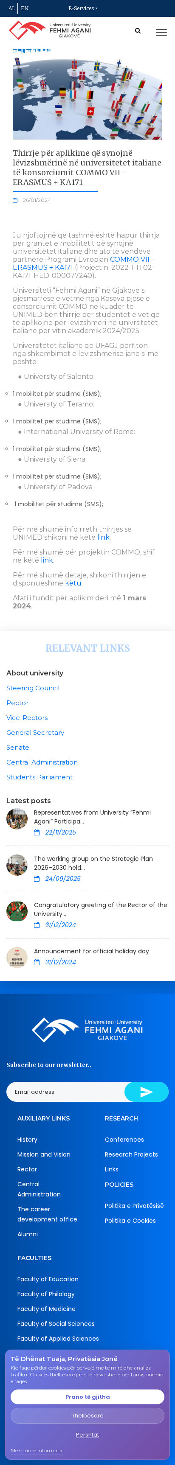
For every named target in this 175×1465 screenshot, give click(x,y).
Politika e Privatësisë (134, 1206)
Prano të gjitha (87, 1397)
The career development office (47, 1214)
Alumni (27, 1234)
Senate (17, 747)
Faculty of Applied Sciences (58, 1338)
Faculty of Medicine (46, 1309)
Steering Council (32, 688)
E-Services (81, 8)
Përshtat (87, 1435)
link (103, 537)
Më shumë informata (36, 1450)
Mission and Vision (44, 1154)
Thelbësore (88, 1416)
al (11, 8)
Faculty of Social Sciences (56, 1323)
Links (112, 1169)
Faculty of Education (48, 1279)
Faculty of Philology (46, 1294)
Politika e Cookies (130, 1220)
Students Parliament (39, 777)
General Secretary (35, 732)
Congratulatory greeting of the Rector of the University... (100, 909)
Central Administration (42, 762)
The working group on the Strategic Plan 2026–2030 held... (93, 863)
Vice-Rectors (27, 718)
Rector (17, 703)
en (24, 8)
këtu (73, 583)
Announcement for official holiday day (91, 951)
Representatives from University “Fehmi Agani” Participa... (92, 817)
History (27, 1139)
